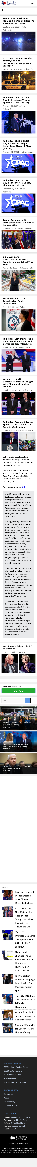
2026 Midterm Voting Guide (15, 1082)
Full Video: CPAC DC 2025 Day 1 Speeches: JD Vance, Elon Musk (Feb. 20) (17, 183)
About (6, 1098)
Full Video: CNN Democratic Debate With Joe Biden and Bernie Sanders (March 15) (18, 341)
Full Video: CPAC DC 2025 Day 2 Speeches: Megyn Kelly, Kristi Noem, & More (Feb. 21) (17, 144)
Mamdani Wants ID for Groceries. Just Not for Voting (25, 1029)
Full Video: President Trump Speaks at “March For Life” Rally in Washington (18, 424)
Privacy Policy (9, 1101)
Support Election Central (21, 1117)
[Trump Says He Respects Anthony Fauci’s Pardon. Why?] (18, 772)
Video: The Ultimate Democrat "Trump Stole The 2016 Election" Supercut (25, 939)
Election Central (18, 1126)
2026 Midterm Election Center (16, 1067)
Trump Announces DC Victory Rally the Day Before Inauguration (18, 222)
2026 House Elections (13, 1075)
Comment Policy (10, 1105)
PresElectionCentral (21, 1120)
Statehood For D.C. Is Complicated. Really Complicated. (14, 301)
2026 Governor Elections (14, 1078)
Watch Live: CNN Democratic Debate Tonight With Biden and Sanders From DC (18, 383)
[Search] (28, 700)
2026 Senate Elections (13, 1071)
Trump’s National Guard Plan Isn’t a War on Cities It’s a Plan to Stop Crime (18, 21)
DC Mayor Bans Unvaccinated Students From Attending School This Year (18, 260)
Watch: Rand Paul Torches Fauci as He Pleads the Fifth (25, 1016)
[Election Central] (8, 3)
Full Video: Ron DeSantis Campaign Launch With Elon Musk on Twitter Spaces (25, 983)
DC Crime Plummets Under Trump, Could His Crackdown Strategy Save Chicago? (17, 62)
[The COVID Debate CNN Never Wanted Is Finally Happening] (18, 751)
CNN (24, 487)
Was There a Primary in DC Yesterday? (17, 647)
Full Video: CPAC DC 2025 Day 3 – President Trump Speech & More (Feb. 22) (16, 100)
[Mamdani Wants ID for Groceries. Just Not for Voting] (18, 729)
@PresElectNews (18, 1123)
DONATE (18, 690)
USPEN (13, 1129)
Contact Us (8, 1094)
